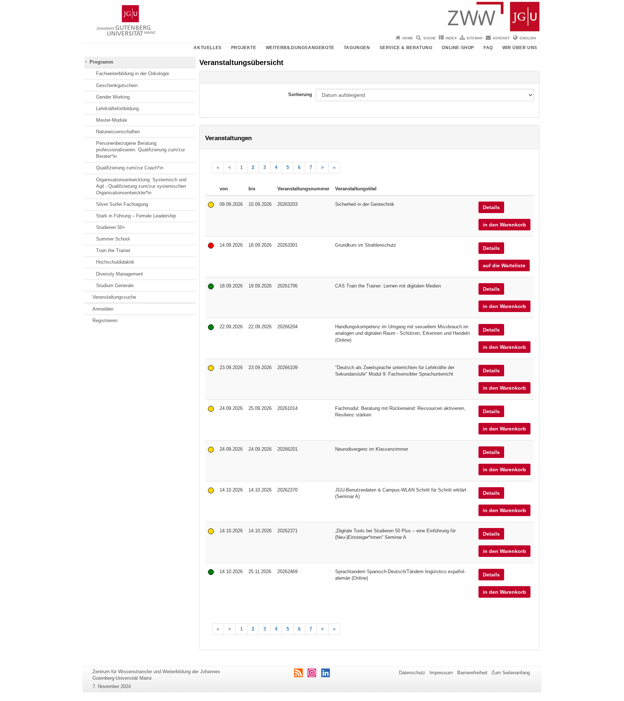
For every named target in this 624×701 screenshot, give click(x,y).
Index (451, 38)
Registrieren (104, 320)
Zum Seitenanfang (510, 672)
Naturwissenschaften (118, 131)
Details (491, 207)
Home (407, 38)
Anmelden (102, 309)
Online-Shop (458, 47)
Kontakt (501, 38)
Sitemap (475, 38)
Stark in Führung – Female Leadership (136, 215)
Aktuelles (207, 47)
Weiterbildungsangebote (300, 47)
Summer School (113, 239)
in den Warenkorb (504, 225)
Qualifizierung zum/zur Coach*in (129, 167)
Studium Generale (115, 285)
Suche (429, 38)
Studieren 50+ (110, 227)
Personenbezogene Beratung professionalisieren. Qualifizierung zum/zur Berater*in (140, 149)
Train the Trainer (113, 250)
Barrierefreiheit (472, 672)
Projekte (243, 47)
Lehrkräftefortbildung (117, 108)
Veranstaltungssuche (114, 297)
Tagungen (357, 47)
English (528, 38)
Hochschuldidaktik (115, 262)
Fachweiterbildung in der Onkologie (132, 73)
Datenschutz (412, 672)
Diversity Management (119, 274)
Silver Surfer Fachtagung (122, 204)
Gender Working (113, 97)
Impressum (441, 672)
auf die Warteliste (504, 265)
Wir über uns (519, 47)
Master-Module (111, 120)
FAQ (488, 47)
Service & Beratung (406, 47)
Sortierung (300, 94)
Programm (101, 62)
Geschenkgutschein (117, 85)
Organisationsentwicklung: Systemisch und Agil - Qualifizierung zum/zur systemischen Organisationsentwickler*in (141, 186)
